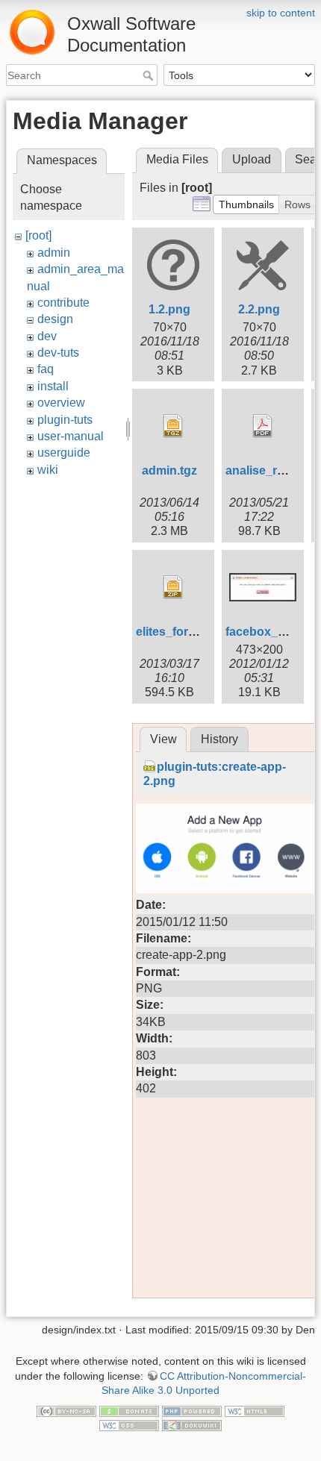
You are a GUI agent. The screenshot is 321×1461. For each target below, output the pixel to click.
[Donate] (129, 1410)
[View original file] (225, 847)
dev (47, 336)
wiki (47, 469)
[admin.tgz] (173, 426)
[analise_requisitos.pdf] (262, 426)
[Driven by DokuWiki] (192, 1425)
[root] (38, 235)
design (55, 319)
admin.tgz (169, 470)
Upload (251, 159)
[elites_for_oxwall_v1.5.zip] (173, 587)
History (219, 739)
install (53, 386)
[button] (246, 204)
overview (61, 402)
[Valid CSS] (129, 1425)
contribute (63, 302)
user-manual (70, 436)
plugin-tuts (65, 419)
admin (53, 252)
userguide (63, 452)
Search (150, 75)
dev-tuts (58, 352)
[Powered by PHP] (192, 1410)
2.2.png (259, 309)
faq (45, 369)
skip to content (280, 13)
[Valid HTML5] (254, 1410)
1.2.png (169, 309)
